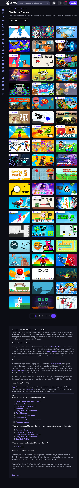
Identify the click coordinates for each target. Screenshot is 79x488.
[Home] (3, 9)
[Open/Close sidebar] (3, 3)
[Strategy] (3, 81)
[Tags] (3, 94)
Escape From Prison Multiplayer (28, 420)
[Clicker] (3, 57)
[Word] (3, 88)
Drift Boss (20, 447)
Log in (73, 3)
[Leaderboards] (3, 34)
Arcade (17, 9)
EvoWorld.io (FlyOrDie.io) (26, 406)
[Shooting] (3, 71)
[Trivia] (3, 85)
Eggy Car (15, 387)
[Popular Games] (3, 20)
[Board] (3, 50)
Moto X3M (30, 389)
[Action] (3, 39)
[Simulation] (3, 74)
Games (11, 9)
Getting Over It (55, 364)
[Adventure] (3, 43)
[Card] (3, 53)
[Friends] (54, 3)
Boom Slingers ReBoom (25, 415)
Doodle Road (21, 417)
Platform (24, 9)
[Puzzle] (3, 67)
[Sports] (3, 78)
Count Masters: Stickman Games (56, 347)
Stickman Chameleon (24, 404)
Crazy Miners (52, 351)
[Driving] (3, 60)
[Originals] (3, 27)
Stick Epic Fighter (23, 439)
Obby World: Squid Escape (26, 411)
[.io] (3, 64)
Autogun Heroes (22, 422)
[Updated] (3, 23)
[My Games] (60, 3)
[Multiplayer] (3, 30)
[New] (3, 16)
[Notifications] (65, 3)
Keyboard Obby (22, 408)
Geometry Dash (18, 370)
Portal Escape (21, 413)
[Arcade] (3, 46)
